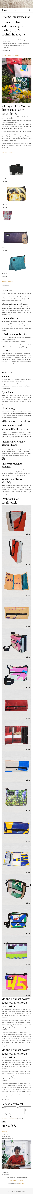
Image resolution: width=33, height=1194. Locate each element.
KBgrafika (21, 1183)
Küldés (3, 1121)
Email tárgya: (5, 1114)
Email (17, 1107)
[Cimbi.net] (5, 10)
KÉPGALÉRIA (5, 368)
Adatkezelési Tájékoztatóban (9, 1118)
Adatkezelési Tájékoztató (16, 1180)
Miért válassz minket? (7, 152)
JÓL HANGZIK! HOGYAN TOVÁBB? (11, 55)
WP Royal (22, 1191)
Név (3, 1107)
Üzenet (22, 1114)
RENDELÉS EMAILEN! (7, 281)
